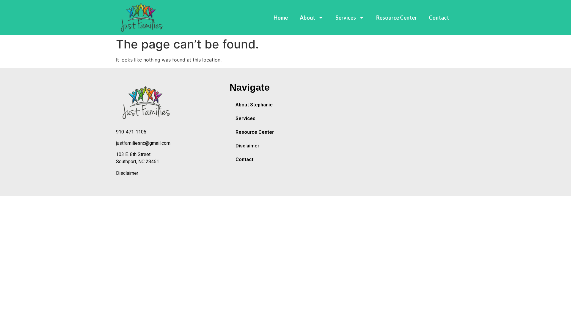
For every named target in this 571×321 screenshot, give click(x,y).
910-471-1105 (131, 132)
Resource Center (396, 17)
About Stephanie (254, 105)
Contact (439, 17)
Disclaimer (127, 173)
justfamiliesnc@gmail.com (143, 143)
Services (345, 17)
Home (281, 17)
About (307, 17)
